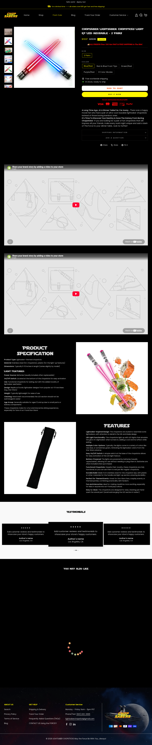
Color (85, 62)
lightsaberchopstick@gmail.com (79, 718)
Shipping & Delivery (37, 709)
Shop (41, 15)
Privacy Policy (10, 714)
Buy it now (114, 94)
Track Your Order (92, 15)
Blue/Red (88, 66)
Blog (73, 15)
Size (84, 51)
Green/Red (126, 66)
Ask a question (115, 138)
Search (7, 709)
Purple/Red (89, 72)
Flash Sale (57, 15)
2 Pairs (87, 55)
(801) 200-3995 (83, 714)
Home (26, 15)
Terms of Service (11, 718)
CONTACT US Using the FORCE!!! (43, 723)
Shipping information (114, 132)
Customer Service (118, 15)
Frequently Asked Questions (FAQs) (44, 718)
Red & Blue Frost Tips (107, 66)
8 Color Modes (105, 72)
